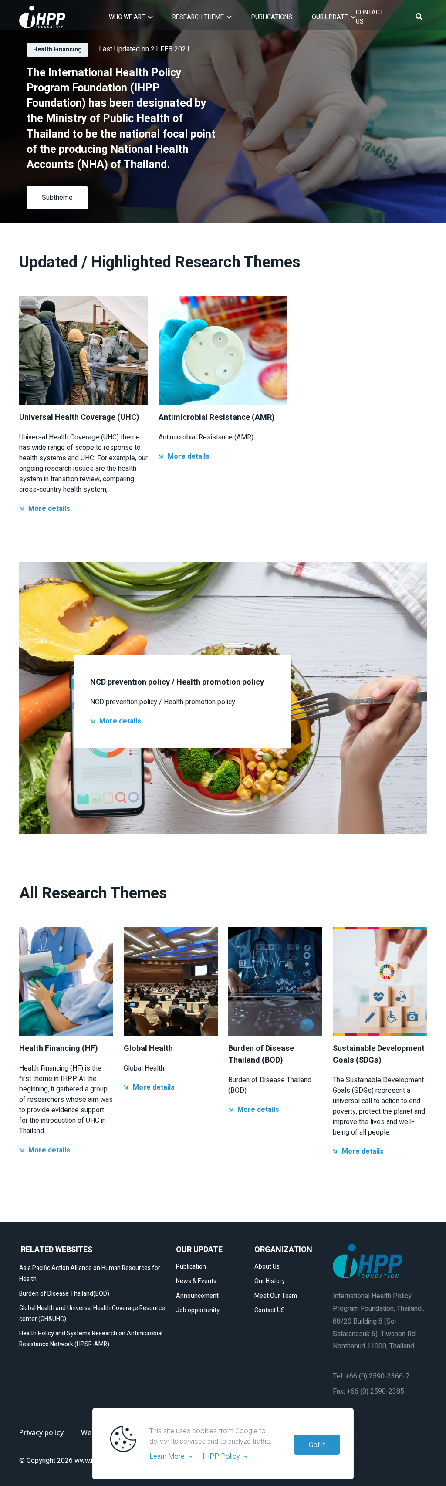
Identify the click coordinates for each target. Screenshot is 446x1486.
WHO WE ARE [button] (127, 17)
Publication (191, 1266)
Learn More (168, 1456)
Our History (269, 1281)
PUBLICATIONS (271, 17)
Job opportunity (198, 1310)
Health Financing (57, 49)
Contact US (269, 1310)
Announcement (197, 1295)
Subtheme (57, 198)
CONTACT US (370, 17)
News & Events (196, 1281)
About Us (267, 1266)
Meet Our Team (275, 1295)
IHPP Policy (223, 1456)
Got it (317, 1445)
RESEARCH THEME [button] (198, 17)
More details (49, 508)
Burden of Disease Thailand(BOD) (64, 1293)
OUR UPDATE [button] (330, 17)
